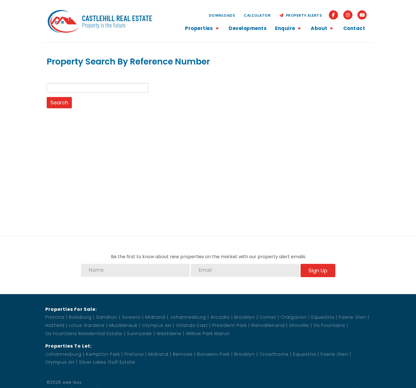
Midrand (155, 317)
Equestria (322, 317)
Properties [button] (199, 28)
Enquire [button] (285, 28)
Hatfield (55, 325)
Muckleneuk (123, 325)
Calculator (257, 15)
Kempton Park (103, 354)
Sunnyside (139, 333)
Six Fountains (329, 325)
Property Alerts (303, 15)
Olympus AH (156, 325)
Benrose (183, 354)
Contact (354, 28)
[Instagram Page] (348, 15)
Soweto (131, 317)
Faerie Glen (352, 317)
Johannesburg (188, 317)
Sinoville (299, 325)
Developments (248, 28)
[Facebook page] (333, 15)
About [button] (320, 28)
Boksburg (80, 317)
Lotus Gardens (87, 325)
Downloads (222, 15)
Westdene (168, 333)
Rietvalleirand (268, 325)
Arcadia (220, 317)
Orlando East (192, 325)
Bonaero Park (213, 354)
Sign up (317, 270)
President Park (229, 325)
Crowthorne (274, 354)
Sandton (106, 317)
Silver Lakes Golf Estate (107, 362)
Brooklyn (244, 317)
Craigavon (294, 317)
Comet (268, 317)
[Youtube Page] (362, 15)
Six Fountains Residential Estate (83, 333)
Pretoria (55, 317)
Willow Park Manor (208, 333)
